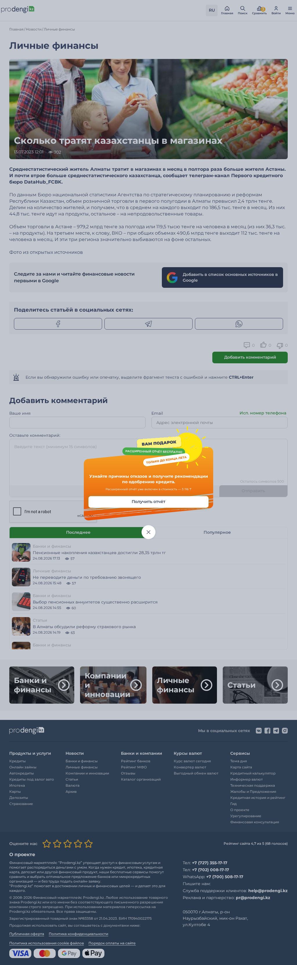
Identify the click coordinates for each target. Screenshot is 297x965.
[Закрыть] (148, 532)
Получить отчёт (148, 501)
